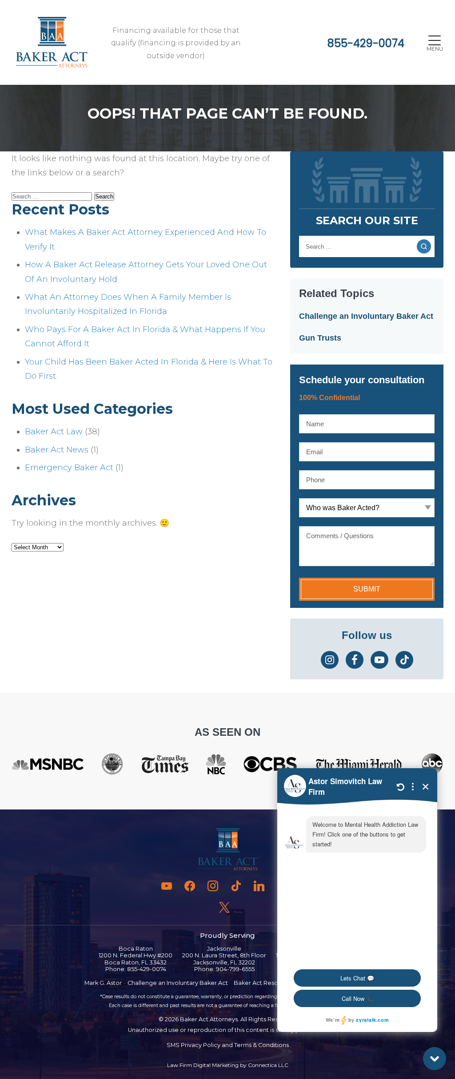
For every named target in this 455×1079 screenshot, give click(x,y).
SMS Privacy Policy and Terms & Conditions (228, 1045)
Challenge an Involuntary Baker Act (366, 316)
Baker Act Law (54, 431)
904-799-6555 (235, 969)
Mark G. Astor (103, 983)
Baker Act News (56, 450)
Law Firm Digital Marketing (203, 1065)
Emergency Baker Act (69, 467)
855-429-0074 (365, 43)
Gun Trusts (320, 337)
